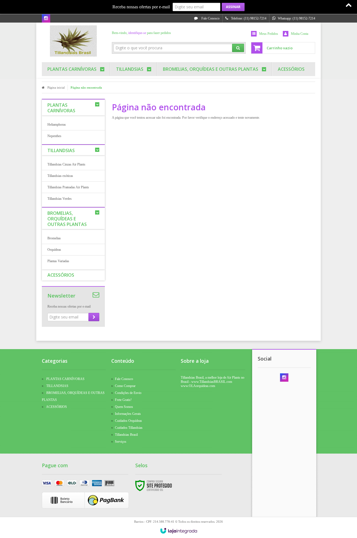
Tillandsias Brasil (126, 435)
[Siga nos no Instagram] (46, 19)
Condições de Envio (128, 393)
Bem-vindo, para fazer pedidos (141, 33)
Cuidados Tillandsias (129, 428)
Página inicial (56, 87)
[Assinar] (233, 7)
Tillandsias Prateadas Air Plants (68, 187)
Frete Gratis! (123, 400)
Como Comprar (125, 386)
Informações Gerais (128, 414)
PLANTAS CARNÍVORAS (65, 379)
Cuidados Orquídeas (128, 421)
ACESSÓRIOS (56, 407)
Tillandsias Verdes (59, 199)
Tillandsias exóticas (60, 176)
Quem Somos (124, 407)
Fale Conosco (210, 18)
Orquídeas (54, 250)
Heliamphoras (56, 124)
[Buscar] (238, 48)
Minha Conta (299, 34)
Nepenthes (54, 136)
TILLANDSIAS (57, 386)
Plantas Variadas (58, 261)
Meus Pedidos (268, 34)
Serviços (120, 442)
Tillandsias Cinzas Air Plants (66, 164)
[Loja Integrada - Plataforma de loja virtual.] (178, 530)
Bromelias (54, 238)
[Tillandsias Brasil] (73, 41)
